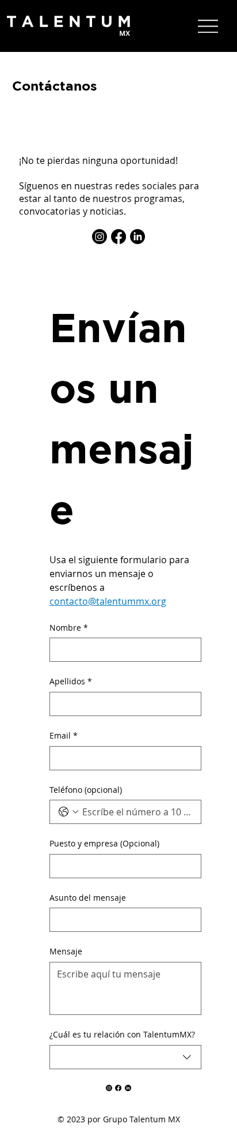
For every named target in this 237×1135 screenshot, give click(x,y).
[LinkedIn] (137, 236)
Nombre (68, 627)
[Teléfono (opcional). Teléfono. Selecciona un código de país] (68, 812)
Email (63, 735)
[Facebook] (118, 236)
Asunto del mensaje (87, 897)
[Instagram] (99, 236)
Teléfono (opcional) (85, 789)
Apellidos (70, 681)
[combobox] (125, 1057)
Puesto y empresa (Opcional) (104, 843)
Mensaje (65, 951)
